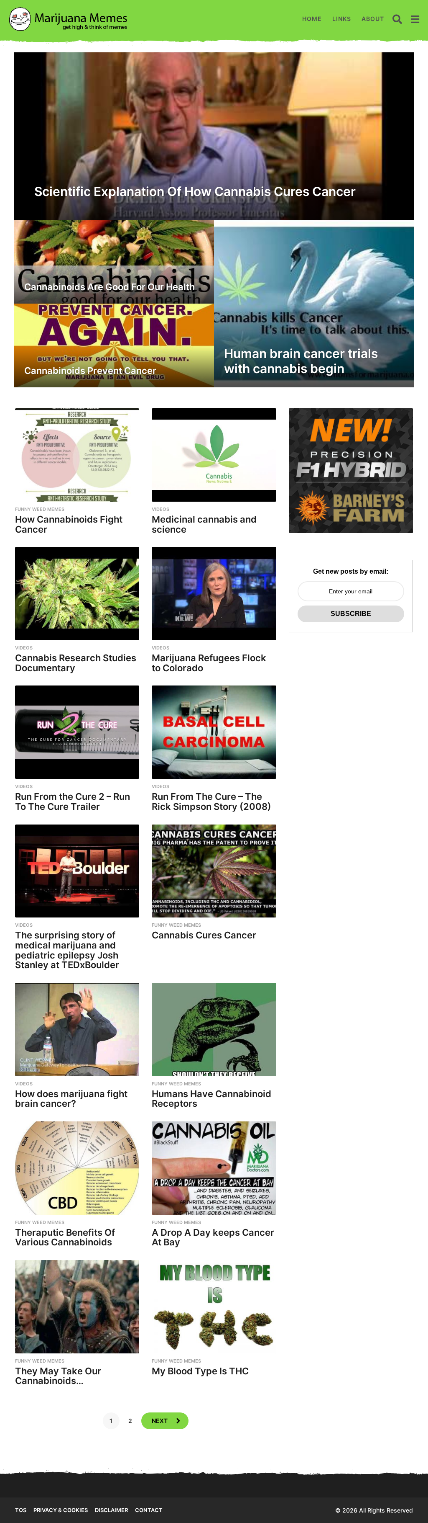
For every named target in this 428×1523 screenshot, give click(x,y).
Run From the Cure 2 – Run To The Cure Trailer (72, 801)
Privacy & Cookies (60, 1510)
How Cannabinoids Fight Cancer (68, 524)
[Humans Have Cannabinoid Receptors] (214, 1029)
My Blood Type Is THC (200, 1371)
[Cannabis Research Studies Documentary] (77, 593)
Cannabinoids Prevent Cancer (90, 370)
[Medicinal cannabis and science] (214, 455)
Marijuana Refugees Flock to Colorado (209, 662)
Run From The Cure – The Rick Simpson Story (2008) (211, 801)
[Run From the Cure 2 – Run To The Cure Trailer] (77, 732)
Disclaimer (111, 1510)
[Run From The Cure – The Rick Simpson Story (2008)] (214, 732)
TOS (20, 1510)
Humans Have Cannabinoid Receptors (211, 1098)
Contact (149, 1510)
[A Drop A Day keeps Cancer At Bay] (214, 1168)
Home (312, 18)
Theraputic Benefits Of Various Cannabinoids (65, 1237)
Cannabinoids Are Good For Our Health (109, 286)
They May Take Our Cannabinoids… (58, 1376)
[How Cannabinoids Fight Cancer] (77, 455)
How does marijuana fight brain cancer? (71, 1098)
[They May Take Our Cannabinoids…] (77, 1306)
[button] (397, 18)
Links (341, 18)
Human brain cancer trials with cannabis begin (301, 361)
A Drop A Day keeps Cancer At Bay (213, 1237)
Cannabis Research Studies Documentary (75, 662)
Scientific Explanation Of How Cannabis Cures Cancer (195, 191)
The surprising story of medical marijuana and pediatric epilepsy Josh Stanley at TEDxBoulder (67, 950)
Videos (160, 509)
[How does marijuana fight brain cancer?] (77, 1029)
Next (160, 1420)
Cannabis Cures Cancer (204, 935)
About (373, 18)
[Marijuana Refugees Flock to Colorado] (214, 593)
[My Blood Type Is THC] (214, 1306)
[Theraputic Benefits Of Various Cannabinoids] (77, 1168)
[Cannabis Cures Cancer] (214, 871)
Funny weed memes (39, 509)
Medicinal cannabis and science (204, 524)
